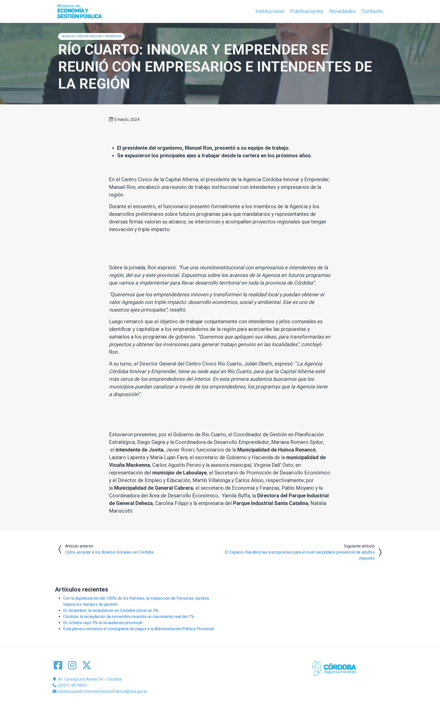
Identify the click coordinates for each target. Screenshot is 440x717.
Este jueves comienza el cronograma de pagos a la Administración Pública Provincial (138, 628)
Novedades (342, 11)
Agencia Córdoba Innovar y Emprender (91, 36)
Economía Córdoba (227, 703)
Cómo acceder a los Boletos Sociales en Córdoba (109, 552)
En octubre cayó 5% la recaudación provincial (102, 622)
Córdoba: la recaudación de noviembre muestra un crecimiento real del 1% (128, 616)
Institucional (269, 11)
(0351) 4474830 (72, 685)
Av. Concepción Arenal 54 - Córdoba (89, 679)
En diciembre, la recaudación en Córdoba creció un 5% (110, 610)
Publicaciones (306, 11)
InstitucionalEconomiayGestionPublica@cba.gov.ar (102, 691)
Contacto (372, 11)
